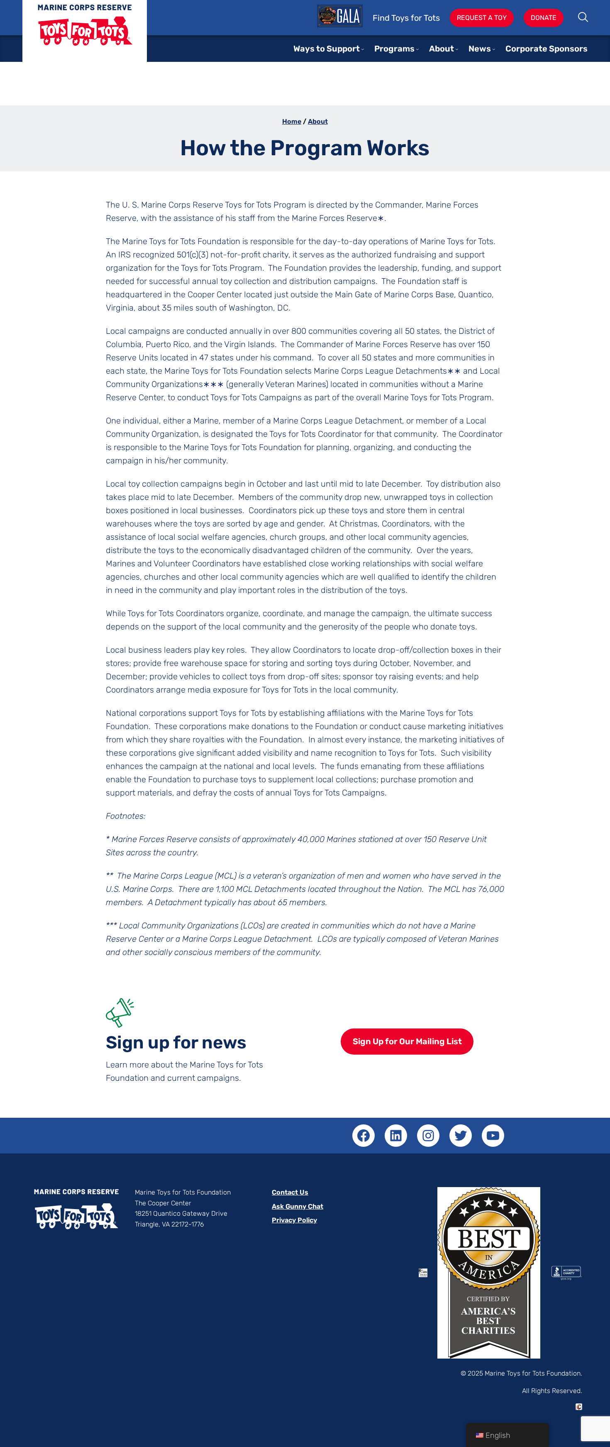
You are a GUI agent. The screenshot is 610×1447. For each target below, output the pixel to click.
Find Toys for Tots (406, 18)
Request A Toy (482, 18)
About (318, 121)
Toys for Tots (84, 37)
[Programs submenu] (417, 49)
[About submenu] (457, 49)
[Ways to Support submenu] (362, 49)
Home (291, 121)
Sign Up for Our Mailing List (407, 1041)
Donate (543, 18)
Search (584, 18)
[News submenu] (493, 49)
